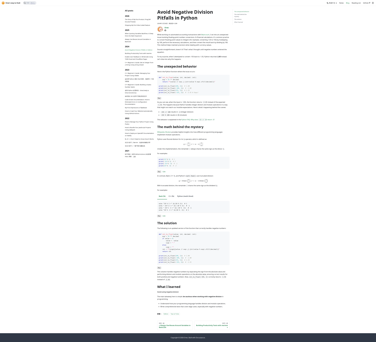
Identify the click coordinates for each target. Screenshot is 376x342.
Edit (164, 172)
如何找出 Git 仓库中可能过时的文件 (136, 96)
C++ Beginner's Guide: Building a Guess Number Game (138, 86)
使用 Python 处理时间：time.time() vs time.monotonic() (137, 91)
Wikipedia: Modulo (164, 132)
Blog (347, 3)
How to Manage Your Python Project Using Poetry (139, 123)
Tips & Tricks (175, 314)
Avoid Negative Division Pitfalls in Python (138, 50)
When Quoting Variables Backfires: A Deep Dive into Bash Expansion (139, 35)
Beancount (205, 35)
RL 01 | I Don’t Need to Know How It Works (139, 139)
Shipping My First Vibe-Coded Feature (137, 25)
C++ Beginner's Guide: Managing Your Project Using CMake (137, 74)
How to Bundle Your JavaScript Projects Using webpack (138, 129)
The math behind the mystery (240, 15)
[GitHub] (165, 30)
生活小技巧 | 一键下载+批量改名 (135, 146)
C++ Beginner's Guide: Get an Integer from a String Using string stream (139, 64)
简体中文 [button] (332, 3)
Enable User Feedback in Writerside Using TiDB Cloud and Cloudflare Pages (139, 58)
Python (166, 314)
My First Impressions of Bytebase (136, 108)
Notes (341, 3)
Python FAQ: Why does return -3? (198, 120)
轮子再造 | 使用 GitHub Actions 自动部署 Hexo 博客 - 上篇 (138, 155)
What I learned (238, 22)
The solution (238, 19)
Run (159, 98)
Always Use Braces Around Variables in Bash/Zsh (138, 40)
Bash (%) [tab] (162, 196)
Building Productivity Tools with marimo (138, 53)
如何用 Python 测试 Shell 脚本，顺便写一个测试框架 (139, 80)
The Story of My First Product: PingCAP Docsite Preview (138, 20)
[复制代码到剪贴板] (227, 77)
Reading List (356, 3)
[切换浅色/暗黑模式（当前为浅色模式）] (372, 2)
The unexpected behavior (241, 11)
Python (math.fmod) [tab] (185, 196)
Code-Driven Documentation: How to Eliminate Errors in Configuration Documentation (137, 102)
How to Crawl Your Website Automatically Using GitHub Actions (138, 112)
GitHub (365, 3)
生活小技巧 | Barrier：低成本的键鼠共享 (137, 142)
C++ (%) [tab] (171, 196)
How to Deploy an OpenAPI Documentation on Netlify (139, 134)
